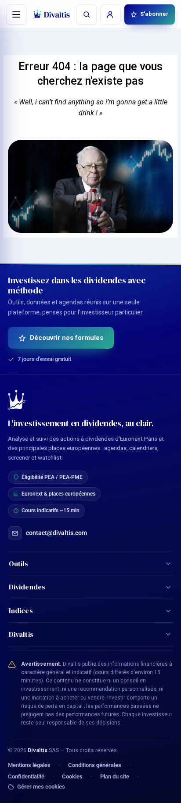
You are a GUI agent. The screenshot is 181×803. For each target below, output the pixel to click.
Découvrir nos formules (66, 338)
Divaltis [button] (21, 634)
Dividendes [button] (27, 587)
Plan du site (114, 776)
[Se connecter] (110, 14)
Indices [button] (21, 610)
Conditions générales (94, 765)
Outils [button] (19, 563)
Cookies (72, 776)
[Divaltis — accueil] (51, 14)
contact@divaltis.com (56, 532)
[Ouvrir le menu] (16, 14)
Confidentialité (26, 776)
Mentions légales (29, 765)
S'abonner (154, 14)
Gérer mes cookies (41, 787)
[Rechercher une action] (86, 14)
